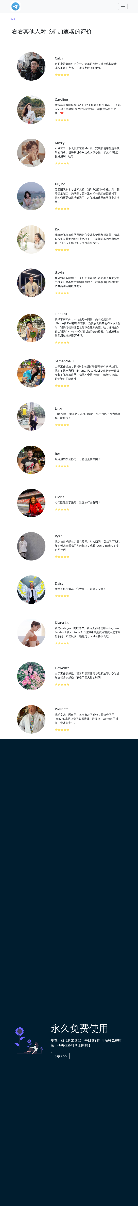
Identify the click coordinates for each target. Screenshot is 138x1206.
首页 (13, 19)
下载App (60, 1056)
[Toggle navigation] (123, 6)
